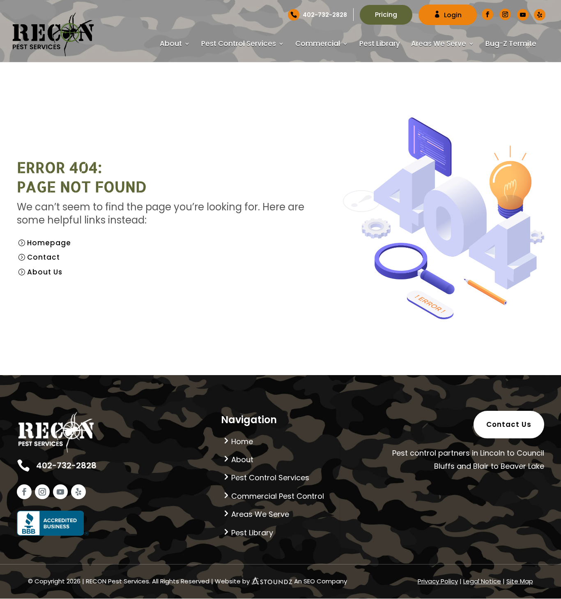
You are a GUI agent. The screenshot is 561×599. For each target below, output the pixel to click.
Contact (43, 257)
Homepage (49, 243)
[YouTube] (523, 15)
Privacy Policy (438, 581)
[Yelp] (539, 15)
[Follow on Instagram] (42, 491)
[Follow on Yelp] (78, 491)
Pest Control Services (238, 44)
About (171, 44)
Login (453, 15)
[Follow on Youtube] (60, 491)
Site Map (519, 581)
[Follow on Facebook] (24, 491)
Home (242, 441)
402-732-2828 (325, 15)
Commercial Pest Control (277, 496)
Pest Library (379, 44)
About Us (44, 272)
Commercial (317, 44)
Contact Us (508, 424)
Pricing (386, 14)
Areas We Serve (438, 44)
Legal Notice (482, 581)
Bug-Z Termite (510, 44)
